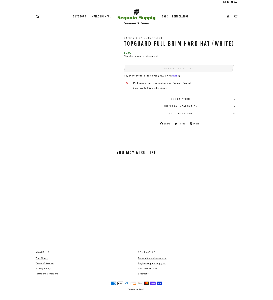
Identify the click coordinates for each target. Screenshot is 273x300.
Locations (143, 273)
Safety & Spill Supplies (143, 38)
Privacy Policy (43, 268)
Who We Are (42, 258)
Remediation (180, 16)
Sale (165, 16)
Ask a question (180, 113)
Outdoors (79, 16)
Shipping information (181, 106)
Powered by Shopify (136, 289)
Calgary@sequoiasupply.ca (152, 258)
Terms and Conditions (47, 273)
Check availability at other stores (150, 88)
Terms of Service (45, 263)
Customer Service (147, 268)
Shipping (128, 56)
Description (180, 99)
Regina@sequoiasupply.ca (152, 263)
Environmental (100, 16)
